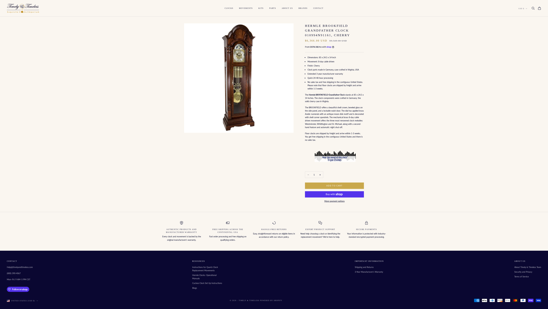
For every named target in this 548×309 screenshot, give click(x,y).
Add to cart (334, 186)
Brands (303, 8)
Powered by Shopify (271, 300)
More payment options (334, 201)
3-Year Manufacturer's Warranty (369, 272)
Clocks (229, 8)
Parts (272, 8)
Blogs (194, 288)
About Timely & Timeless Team (527, 267)
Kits (261, 8)
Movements (246, 8)
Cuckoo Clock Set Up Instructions (207, 283)
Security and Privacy (523, 272)
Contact (318, 8)
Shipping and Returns (364, 267)
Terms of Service (521, 276)
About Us (287, 8)
